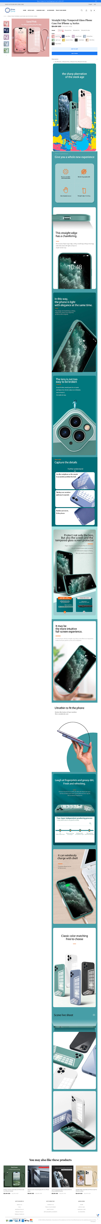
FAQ (19, 1207)
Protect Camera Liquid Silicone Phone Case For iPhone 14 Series (14, 1190)
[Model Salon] (10, 10)
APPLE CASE (31, 10)
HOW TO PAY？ (50, 1209)
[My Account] (86, 10)
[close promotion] (96, 1)
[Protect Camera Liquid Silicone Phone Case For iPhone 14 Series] (14, 1176)
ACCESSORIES (50, 10)
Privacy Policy (19, 1211)
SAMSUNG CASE (41, 10)
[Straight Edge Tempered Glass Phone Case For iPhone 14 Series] (30, 38)
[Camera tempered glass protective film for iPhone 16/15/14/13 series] (62, 1176)
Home (24, 10)
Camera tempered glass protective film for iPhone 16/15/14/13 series (62, 1190)
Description (55, 59)
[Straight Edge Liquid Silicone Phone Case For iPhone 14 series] (86, 1176)
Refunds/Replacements (50, 1211)
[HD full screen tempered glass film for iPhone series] (38, 1176)
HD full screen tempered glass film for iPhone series (38, 1190)
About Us (19, 1204)
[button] (13, 37)
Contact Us (50, 1204)
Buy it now (75, 53)
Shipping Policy (19, 1209)
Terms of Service (19, 1214)
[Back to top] (97, 1219)
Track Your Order (61, 10)
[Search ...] (81, 10)
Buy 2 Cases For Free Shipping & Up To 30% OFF (50, 1)
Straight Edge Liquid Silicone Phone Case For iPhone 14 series (86, 1190)
